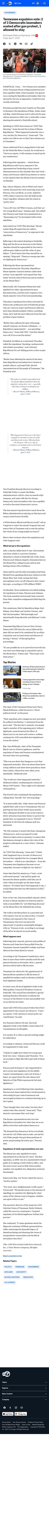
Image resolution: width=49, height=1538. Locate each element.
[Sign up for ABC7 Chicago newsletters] (21, 1407)
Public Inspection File (9, 1427)
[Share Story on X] (10, 44)
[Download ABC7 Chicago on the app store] (8, 1414)
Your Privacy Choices (19, 1422)
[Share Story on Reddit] (15, 44)
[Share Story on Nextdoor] (21, 44)
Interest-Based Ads (38, 1424)
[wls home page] (6, 1374)
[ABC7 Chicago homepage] (9, 3)
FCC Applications (22, 1427)
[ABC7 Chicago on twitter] (10, 1407)
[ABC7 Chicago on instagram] (16, 1407)
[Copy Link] (32, 44)
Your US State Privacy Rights (11, 1424)
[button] (3, 3)
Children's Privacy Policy (35, 1422)
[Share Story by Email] (26, 44)
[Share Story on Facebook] (4, 44)
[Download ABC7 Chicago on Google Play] (21, 1414)
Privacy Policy (6, 1422)
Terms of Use (26, 1424)
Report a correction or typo (12, 1256)
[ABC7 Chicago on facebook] (4, 1407)
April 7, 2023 (25, 394)
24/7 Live (17, 3)
